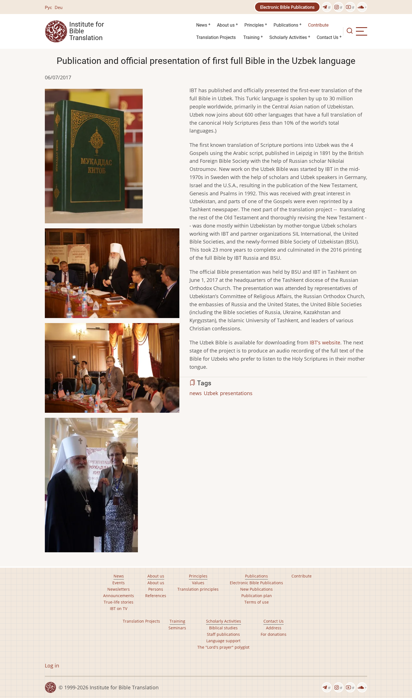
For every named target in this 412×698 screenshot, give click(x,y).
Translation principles (198, 589)
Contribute (318, 25)
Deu (59, 7)
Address (273, 627)
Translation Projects (216, 37)
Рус (48, 7)
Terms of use (256, 602)
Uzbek (211, 393)
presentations (236, 393)
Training (251, 37)
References (155, 595)
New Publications (256, 589)
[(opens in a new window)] (327, 7)
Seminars (177, 627)
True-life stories (118, 602)
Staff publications (223, 634)
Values (198, 582)
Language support (223, 640)
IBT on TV (118, 608)
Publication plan (256, 595)
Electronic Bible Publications (287, 7)
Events (118, 582)
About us (226, 25)
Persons (155, 589)
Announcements (118, 595)
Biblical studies (223, 627)
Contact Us (327, 37)
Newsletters (118, 589)
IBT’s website (325, 342)
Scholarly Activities (288, 37)
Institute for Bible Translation (86, 31)
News (201, 25)
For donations (273, 634)
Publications (286, 25)
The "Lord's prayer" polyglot (223, 647)
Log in (52, 665)
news (195, 393)
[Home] (56, 30)
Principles (254, 25)
